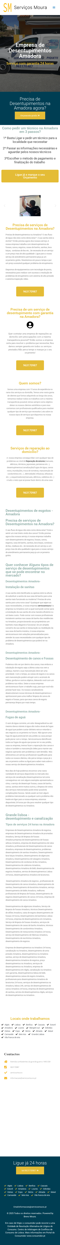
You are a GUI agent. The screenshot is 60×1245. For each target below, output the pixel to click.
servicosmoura (44, 606)
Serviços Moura (30, 7)
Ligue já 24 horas (30, 1163)
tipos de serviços (23, 415)
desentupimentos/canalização (20, 467)
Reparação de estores (35, 461)
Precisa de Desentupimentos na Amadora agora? (30, 103)
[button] (4, 205)
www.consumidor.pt (36, 1236)
